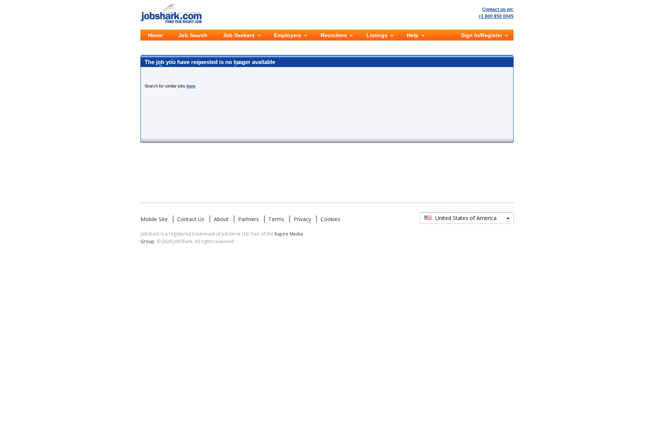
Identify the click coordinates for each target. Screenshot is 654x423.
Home (155, 35)
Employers (287, 35)
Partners (248, 219)
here (191, 86)
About (221, 219)
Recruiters (334, 35)
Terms (276, 219)
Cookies (330, 219)
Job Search (192, 35)
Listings (377, 35)
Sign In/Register (481, 35)
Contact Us (190, 219)
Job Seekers (239, 35)
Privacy (302, 219)
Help (413, 35)
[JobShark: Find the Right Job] (175, 4)
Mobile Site (154, 219)
